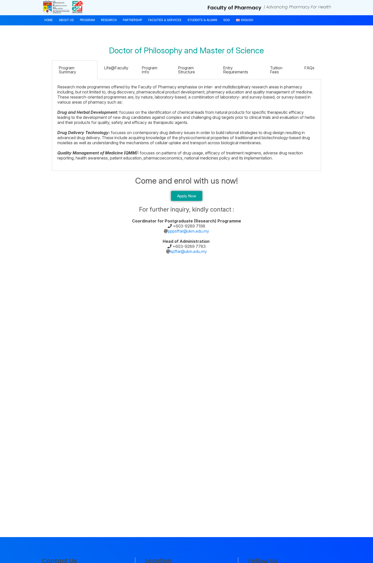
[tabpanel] (186, 125)
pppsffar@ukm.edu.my (188, 231)
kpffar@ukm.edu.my (188, 251)
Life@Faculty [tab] (116, 67)
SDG (226, 20)
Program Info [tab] (149, 69)
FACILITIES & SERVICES (164, 20)
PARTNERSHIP (132, 20)
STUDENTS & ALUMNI (202, 20)
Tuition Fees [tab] (276, 69)
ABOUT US (66, 20)
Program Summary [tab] (67, 69)
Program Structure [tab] (186, 69)
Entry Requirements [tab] (235, 69)
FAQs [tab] (309, 67)
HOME (48, 20)
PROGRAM (87, 20)
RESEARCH (109, 20)
